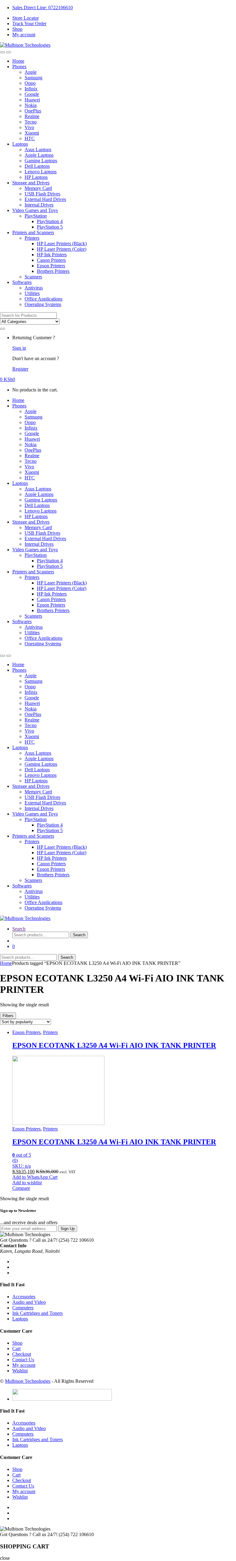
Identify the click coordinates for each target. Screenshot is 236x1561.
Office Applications (43, 298)
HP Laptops (36, 177)
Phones (19, 66)
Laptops (20, 144)
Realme (32, 116)
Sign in (19, 348)
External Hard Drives (45, 199)
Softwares (22, 282)
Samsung (33, 77)
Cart (16, 1348)
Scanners (33, 276)
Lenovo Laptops (41, 171)
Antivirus (34, 287)
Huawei (32, 99)
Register (20, 369)
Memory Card (38, 188)
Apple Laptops (39, 155)
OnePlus (33, 110)
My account (23, 34)
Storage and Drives (30, 182)
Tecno (31, 121)
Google (32, 94)
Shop (17, 29)
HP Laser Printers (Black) (62, 243)
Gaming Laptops (41, 160)
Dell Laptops (37, 166)
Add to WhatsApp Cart (34, 1177)
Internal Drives (39, 204)
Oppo (30, 83)
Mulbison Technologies (27, 1381)
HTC (30, 138)
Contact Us (23, 1359)
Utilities (32, 293)
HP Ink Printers (52, 254)
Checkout (21, 1354)
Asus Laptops (38, 149)
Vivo (29, 127)
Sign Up (68, 1228)
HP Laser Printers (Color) (61, 249)
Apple (31, 72)
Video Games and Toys (35, 210)
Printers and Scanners (33, 232)
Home (18, 61)
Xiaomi (32, 133)
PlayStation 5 (50, 227)
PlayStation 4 (50, 221)
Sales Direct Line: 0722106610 (42, 7)
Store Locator (25, 18)
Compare (21, 1188)
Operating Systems (43, 304)
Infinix (31, 88)
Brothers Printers (53, 271)
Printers (32, 238)
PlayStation (36, 215)
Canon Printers (51, 260)
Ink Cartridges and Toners (37, 1313)
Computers (22, 1307)
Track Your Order (29, 23)
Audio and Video (29, 1302)
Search (19, 928)
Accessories (23, 1296)
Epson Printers (51, 265)
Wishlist (20, 1370)
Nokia (31, 105)
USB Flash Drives (42, 193)
